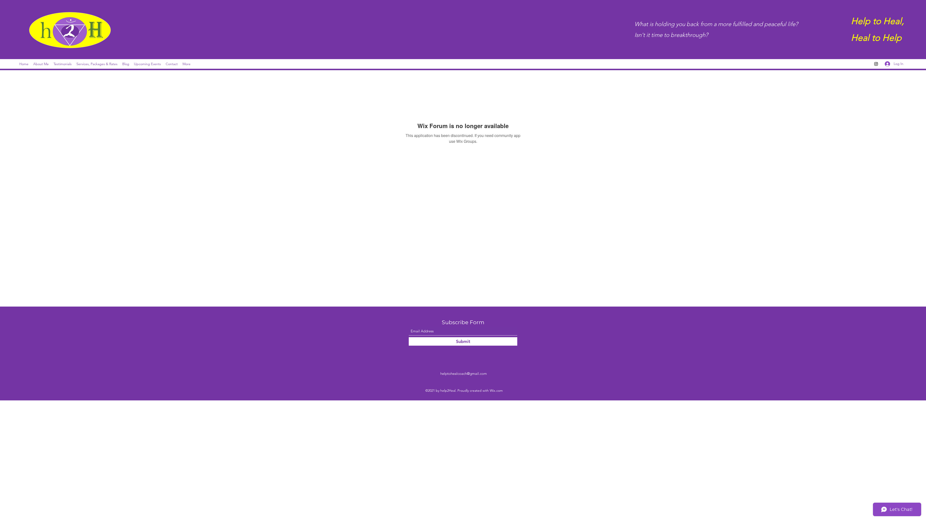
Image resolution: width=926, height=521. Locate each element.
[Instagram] (876, 64)
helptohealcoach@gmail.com (463, 373)
